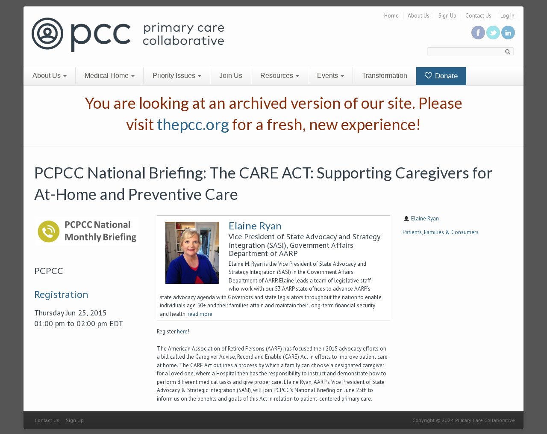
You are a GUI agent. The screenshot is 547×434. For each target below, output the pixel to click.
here (182, 331)
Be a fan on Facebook (478, 32)
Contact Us (478, 15)
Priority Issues (175, 75)
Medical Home (107, 75)
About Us (418, 15)
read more (200, 314)
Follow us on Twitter (493, 32)
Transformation (384, 75)
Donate (445, 76)
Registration (61, 294)
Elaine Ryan (255, 225)
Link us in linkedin (508, 32)
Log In (507, 15)
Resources (277, 75)
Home (391, 15)
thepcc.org (193, 124)
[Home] (127, 34)
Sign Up (447, 15)
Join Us (230, 75)
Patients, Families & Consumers (441, 232)
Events (328, 75)
